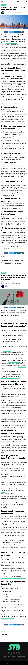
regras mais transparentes (14, 352)
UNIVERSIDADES (14, 658)
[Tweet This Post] (11, 32)
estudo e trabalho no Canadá (20, 482)
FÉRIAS (9, 656)
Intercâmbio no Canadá (6, 114)
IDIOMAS (4, 656)
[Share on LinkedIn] (16, 32)
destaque (11, 628)
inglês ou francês (12, 476)
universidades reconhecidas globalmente (10, 378)
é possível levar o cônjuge (14, 362)
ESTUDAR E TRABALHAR (21, 656)
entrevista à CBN (7, 351)
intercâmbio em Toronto (11, 43)
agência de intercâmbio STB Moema (17, 34)
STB (7, 13)
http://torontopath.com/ (7, 243)
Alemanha (17, 518)
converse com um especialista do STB (13, 617)
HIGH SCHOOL (13, 656)
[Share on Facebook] (6, 32)
